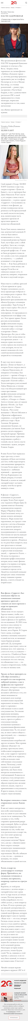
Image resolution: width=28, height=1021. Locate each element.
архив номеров (17, 1000)
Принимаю (14, 1017)
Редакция (17, 988)
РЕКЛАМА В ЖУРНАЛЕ (17, 986)
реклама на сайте (20, 982)
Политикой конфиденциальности (13, 1013)
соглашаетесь (11, 1011)
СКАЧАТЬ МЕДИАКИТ (20, 980)
